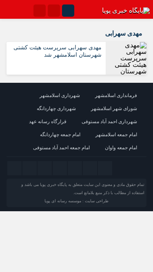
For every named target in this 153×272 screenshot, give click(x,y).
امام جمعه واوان (121, 147)
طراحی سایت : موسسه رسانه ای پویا (76, 201)
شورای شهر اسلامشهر (114, 108)
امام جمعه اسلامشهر (116, 134)
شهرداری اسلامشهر (60, 95)
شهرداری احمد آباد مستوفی (109, 121)
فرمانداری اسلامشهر (116, 95)
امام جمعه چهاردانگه (60, 134)
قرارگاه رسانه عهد (48, 121)
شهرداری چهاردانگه (56, 108)
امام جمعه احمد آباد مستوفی (61, 147)
